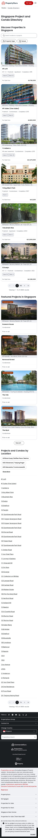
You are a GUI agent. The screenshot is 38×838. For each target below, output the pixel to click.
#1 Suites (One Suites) (8, 484)
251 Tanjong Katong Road (10, 695)
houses (18, 786)
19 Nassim (4, 651)
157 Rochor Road (7, 620)
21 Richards (5, 678)
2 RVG (3, 669)
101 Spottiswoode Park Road (11, 514)
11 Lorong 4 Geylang (8, 559)
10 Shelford (5, 506)
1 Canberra (5, 488)
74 (21, 702)
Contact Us (5, 723)
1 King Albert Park (7, 492)
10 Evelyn (4, 501)
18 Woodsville (6, 638)
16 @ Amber (5, 629)
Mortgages (5, 799)
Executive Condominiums (8, 786)
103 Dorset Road (7, 532)
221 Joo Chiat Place (7, 682)
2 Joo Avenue (5, 665)
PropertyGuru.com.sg (7, 770)
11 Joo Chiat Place (7, 554)
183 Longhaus (6, 642)
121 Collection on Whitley (10, 576)
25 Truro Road (6, 691)
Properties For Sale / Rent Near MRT (13, 816)
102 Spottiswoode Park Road (11, 528)
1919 (2, 656)
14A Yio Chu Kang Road (9, 594)
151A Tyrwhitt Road (8, 612)
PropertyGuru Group (8, 719)
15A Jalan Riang (6, 625)
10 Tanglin (4, 510)
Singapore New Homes (8, 812)
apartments (18, 784)
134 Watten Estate (7, 590)
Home (3, 8)
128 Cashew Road (7, 585)
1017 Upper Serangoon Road (11, 519)
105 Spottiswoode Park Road (11, 537)
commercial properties (30, 786)
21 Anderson (5, 673)
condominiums (10, 784)
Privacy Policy (28, 827)
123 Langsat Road (7, 581)
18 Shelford (5, 634)
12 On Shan (5, 567)
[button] (24, 285)
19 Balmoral (5, 647)
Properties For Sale (7, 803)
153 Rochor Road (7, 616)
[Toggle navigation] (35, 3)
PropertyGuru (5, 794)
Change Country (6, 728)
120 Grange (5, 572)
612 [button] (21, 286)
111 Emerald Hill (6, 563)
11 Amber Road (6, 550)
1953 (2, 660)
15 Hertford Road (7, 598)
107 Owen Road (6, 541)
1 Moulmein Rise (7, 497)
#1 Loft (3, 479)
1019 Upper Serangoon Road (11, 523)
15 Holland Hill (6, 603)
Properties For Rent (7, 808)
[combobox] (21, 35)
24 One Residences (7, 687)
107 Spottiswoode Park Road (11, 545)
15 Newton (5, 607)
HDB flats (25, 784)
